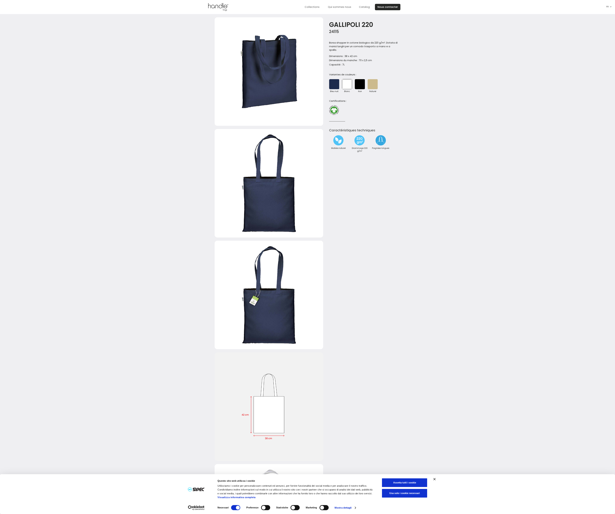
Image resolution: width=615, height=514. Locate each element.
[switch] (265, 507)
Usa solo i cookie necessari (404, 493)
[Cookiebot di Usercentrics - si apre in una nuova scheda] (196, 507)
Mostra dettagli (343, 507)
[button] (312, 7)
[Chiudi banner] (434, 479)
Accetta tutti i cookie (404, 482)
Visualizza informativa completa (236, 497)
